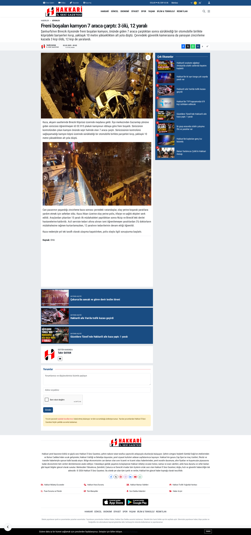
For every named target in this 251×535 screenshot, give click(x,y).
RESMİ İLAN (182, 11)
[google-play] (137, 502)
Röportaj (88, 3)
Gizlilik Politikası (130, 531)
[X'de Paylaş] (188, 46)
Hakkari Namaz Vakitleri (139, 485)
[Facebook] (111, 477)
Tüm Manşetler (92, 491)
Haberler (45, 21)
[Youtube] (135, 477)
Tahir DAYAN (64, 352)
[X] (116, 477)
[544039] (97, 173)
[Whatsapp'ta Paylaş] (193, 46)
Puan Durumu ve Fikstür (53, 491)
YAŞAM (151, 11)
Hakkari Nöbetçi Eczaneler (54, 485)
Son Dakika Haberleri (137, 491)
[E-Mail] (60, 359)
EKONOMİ (125, 11)
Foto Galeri (50, 3)
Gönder (48, 410)
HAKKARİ (105, 11)
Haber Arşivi (177, 491)
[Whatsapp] (140, 477)
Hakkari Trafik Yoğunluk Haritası (185, 485)
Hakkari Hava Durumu (95, 485)
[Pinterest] (121, 477)
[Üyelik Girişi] (208, 3)
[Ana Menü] (209, 11)
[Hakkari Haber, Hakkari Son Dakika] (64, 11)
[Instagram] (125, 477)
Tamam (208, 531)
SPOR (143, 11)
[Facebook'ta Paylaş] (183, 46)
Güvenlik (56, 21)
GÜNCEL (114, 11)
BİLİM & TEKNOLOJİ (166, 11)
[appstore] (113, 502)
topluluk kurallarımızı (65, 419)
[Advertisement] (96, 264)
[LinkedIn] (130, 477)
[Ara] (204, 11)
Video (63, 3)
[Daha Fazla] (198, 46)
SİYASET (135, 11)
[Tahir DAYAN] (49, 354)
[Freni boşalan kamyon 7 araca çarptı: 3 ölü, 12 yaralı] (97, 85)
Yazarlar (76, 3)
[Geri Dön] (8, 527)
